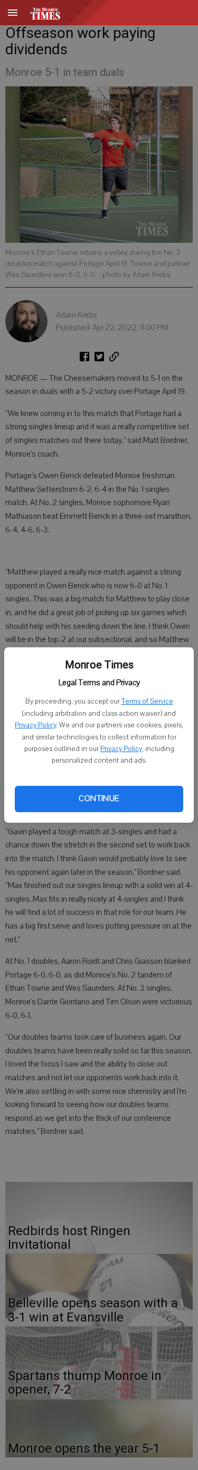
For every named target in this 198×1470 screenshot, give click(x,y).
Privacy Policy (35, 725)
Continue (99, 798)
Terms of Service (147, 701)
